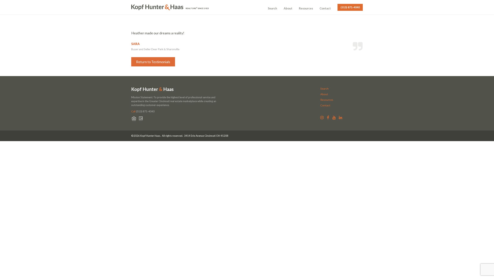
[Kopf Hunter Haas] (157, 7)
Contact (325, 8)
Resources (306, 8)
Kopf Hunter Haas (152, 89)
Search (272, 8)
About (288, 8)
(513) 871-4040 (350, 7)
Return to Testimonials (153, 62)
